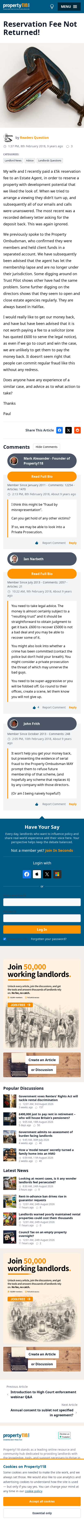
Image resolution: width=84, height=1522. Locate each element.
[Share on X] (68, 430)
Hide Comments (46, 447)
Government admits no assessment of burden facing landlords (46, 1133)
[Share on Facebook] (59, 430)
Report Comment (54, 543)
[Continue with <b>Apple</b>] (37, 874)
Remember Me (18, 939)
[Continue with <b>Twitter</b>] (47, 874)
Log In (42, 929)
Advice (30, 160)
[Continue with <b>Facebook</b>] (27, 874)
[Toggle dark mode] (52, 6)
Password (9, 911)
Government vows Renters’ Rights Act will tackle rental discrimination (48, 1098)
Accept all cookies (42, 1501)
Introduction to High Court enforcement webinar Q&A (43, 1394)
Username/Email (14, 895)
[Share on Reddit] (77, 430)
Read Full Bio (42, 476)
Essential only (42, 1513)
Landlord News (13, 160)
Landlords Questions (49, 160)
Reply (73, 543)
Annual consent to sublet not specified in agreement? (42, 1412)
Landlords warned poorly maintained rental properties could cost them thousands (49, 1216)
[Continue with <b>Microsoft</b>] (57, 874)
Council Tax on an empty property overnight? (43, 1234)
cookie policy (33, 1491)
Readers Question (34, 137)
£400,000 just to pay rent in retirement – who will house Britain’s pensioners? (47, 1116)
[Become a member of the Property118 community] (42, 1004)
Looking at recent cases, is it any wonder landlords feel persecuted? (47, 1180)
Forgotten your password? (48, 939)
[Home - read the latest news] (25, 6)
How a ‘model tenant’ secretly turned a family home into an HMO (46, 1151)
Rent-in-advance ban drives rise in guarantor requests (42, 1198)
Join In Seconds (59, 850)
